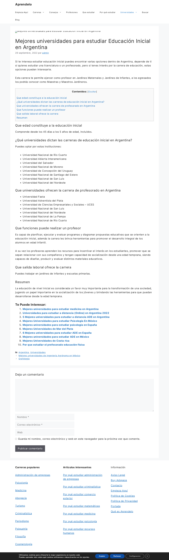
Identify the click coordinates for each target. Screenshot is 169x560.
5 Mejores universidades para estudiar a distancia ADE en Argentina (66, 316)
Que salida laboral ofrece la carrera (37, 113)
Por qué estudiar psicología (80, 521)
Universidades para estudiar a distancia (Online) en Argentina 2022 (66, 313)
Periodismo (22, 521)
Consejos (53, 12)
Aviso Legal (118, 475)
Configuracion (134, 556)
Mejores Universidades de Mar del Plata (48, 328)
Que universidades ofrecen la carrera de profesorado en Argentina (56, 105)
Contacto (116, 485)
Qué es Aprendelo (122, 511)
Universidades (127, 12)
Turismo (20, 505)
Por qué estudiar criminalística (82, 486)
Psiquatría (21, 528)
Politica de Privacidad (124, 501)
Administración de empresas (32, 475)
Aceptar (102, 556)
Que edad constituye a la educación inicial (42, 97)
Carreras (37, 12)
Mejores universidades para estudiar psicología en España (60, 324)
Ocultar (92, 91)
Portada (116, 506)
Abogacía (21, 498)
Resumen (22, 117)
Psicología (21, 482)
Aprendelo (23, 4)
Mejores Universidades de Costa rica (46, 340)
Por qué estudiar (108, 12)
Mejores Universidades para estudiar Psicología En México (60, 320)
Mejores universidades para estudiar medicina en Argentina (61, 309)
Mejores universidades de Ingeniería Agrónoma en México (49, 355)
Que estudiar (89, 12)
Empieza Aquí (21, 12)
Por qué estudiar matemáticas (81, 506)
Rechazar (117, 556)
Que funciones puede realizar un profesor (41, 109)
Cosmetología (23, 544)
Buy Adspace (119, 480)
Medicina (20, 490)
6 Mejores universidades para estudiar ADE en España (57, 332)
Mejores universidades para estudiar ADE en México (56, 336)
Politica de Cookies (123, 495)
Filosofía (20, 536)
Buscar (145, 12)
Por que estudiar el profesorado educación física (54, 344)
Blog (17, 20)
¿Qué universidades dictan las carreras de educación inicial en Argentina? (60, 101)
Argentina (24, 352)
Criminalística (23, 513)
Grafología (24, 358)
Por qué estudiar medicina (79, 513)
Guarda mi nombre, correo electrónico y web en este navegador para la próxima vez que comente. (79, 438)
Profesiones (72, 12)
